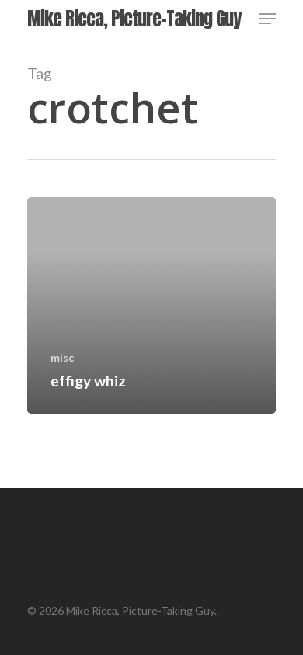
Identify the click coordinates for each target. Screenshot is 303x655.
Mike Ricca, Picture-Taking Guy (134, 18)
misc (62, 357)
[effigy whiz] (151, 305)
